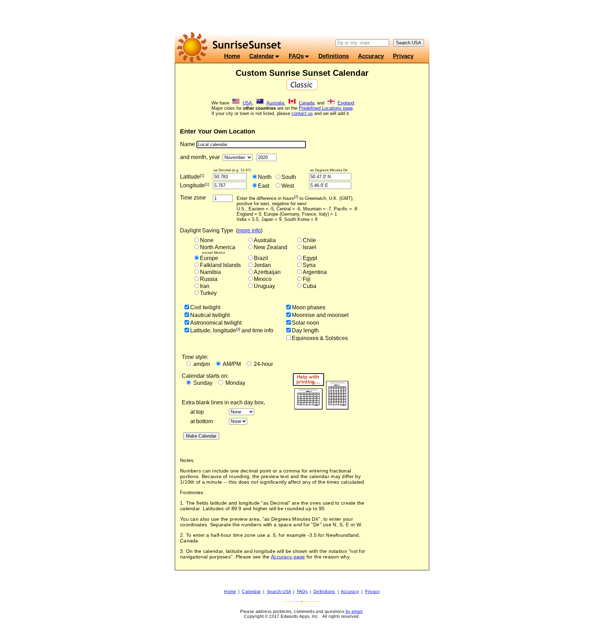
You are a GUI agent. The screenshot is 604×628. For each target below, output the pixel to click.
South (288, 177)
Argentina (315, 272)
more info (249, 230)
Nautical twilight (210, 315)
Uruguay (264, 286)
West (287, 186)
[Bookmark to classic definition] (302, 89)
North (265, 177)
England (346, 103)
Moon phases (308, 307)
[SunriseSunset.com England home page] (331, 103)
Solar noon (305, 323)
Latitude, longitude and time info (231, 330)
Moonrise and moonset (320, 315)
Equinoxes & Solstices (320, 338)
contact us (302, 113)
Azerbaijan (267, 272)
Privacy (403, 55)
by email (354, 611)
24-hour (263, 364)
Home (232, 55)
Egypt (310, 258)
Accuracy (371, 55)
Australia (275, 103)
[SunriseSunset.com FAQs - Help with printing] (320, 415)
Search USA (279, 591)
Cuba (309, 286)
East (263, 186)
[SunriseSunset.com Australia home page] (260, 103)
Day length (305, 330)
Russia (208, 279)
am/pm (201, 364)
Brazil (261, 258)
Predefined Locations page (326, 108)
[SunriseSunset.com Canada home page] (292, 103)
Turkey (208, 293)
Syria (309, 265)
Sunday (203, 383)
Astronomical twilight (216, 323)
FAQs (296, 55)
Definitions (333, 55)
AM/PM (232, 364)
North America (217, 247)
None (207, 240)
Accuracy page (288, 557)
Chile (309, 240)
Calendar (261, 55)
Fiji (306, 279)
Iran (204, 286)
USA (247, 103)
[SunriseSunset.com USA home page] (236, 103)
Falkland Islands (220, 265)
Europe (209, 258)
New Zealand (270, 247)
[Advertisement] (302, 15)
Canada (306, 103)
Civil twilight (205, 307)
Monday (235, 383)
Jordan (262, 265)
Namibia (210, 272)
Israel (309, 247)
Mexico (263, 279)
